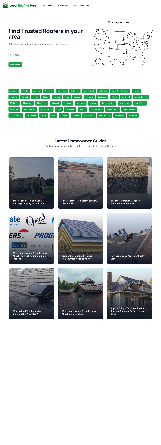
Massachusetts (141, 97)
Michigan (14, 103)
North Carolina (29, 109)
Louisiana (102, 97)
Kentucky (89, 97)
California (62, 91)
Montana (67, 103)
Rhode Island (112, 109)
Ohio (59, 109)
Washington (89, 115)
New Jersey (125, 103)
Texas (43, 115)
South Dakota (16, 115)
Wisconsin (119, 115)
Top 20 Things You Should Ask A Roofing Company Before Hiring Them (127, 311)
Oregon (82, 109)
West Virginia (104, 115)
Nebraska (81, 103)
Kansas (77, 97)
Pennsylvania (96, 109)
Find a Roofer (47, 5)
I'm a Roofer (62, 5)
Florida (136, 91)
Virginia (75, 115)
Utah (53, 115)
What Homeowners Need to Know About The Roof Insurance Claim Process (30, 256)
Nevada (93, 103)
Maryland (126, 97)
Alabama (14, 91)
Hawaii (25, 97)
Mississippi (42, 103)
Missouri (55, 103)
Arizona (36, 91)
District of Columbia (120, 91)
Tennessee (31, 115)
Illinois (45, 97)
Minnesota (27, 103)
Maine (114, 97)
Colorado (75, 91)
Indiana (57, 97)
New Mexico (140, 103)
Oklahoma (70, 109)
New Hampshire (108, 103)
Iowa (67, 97)
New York (14, 109)
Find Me (16, 64)
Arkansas (49, 91)
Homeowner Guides (81, 5)
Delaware (103, 91)
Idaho (35, 97)
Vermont (63, 115)
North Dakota (46, 109)
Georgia (13, 97)
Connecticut (89, 91)
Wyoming (133, 115)
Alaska (25, 91)
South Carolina (129, 109)
